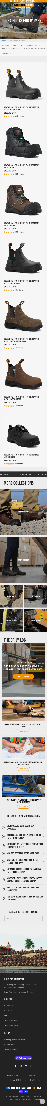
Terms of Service (10, 1049)
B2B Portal (8, 1010)
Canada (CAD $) (15, 1080)
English (32, 1080)
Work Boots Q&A (10, 1020)
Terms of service (14, 1099)
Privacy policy (36, 1096)
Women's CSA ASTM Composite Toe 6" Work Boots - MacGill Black (22, 166)
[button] (2, 5)
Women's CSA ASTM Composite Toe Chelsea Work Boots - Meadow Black (21, 108)
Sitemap (37, 1099)
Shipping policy (27, 1099)
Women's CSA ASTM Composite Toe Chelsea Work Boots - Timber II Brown (21, 398)
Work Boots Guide (11, 1025)
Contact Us (8, 1005)
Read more (6, 53)
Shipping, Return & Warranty (15, 1040)
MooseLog (15, 1096)
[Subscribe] (40, 918)
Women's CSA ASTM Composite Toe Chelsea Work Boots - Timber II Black (21, 282)
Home (4, 40)
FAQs (6, 1015)
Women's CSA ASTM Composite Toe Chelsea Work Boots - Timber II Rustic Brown (21, 340)
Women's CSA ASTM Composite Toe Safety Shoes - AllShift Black (22, 456)
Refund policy (25, 1096)
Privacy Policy (9, 1044)
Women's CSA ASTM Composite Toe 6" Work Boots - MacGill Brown (22, 224)
